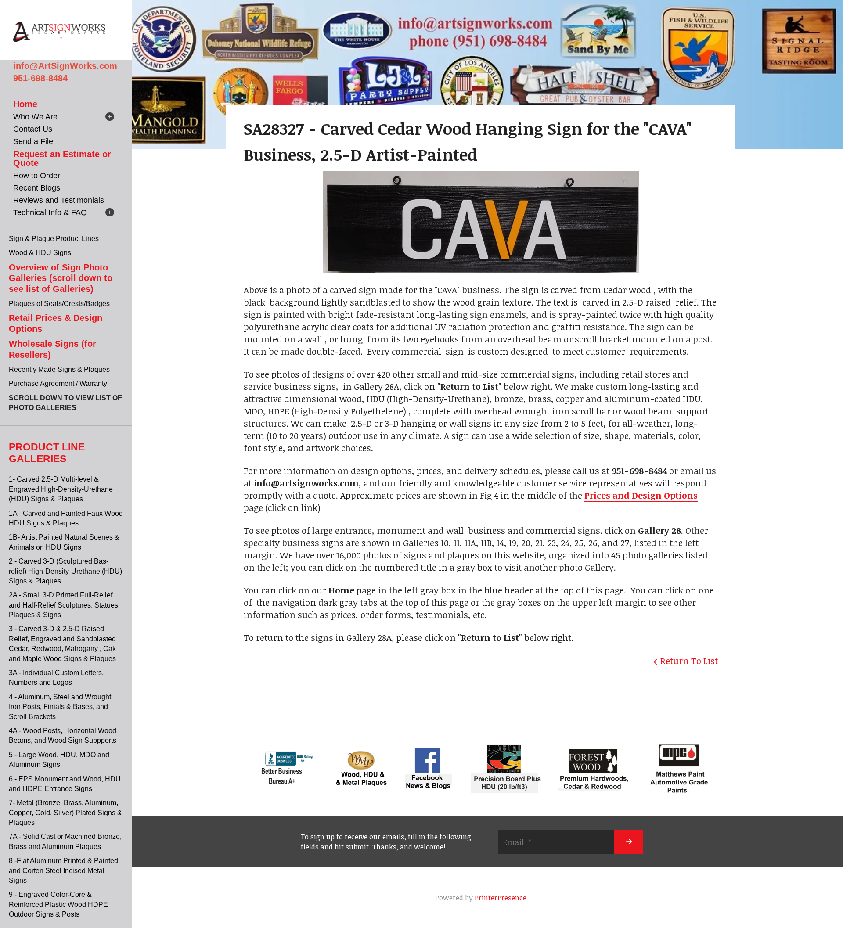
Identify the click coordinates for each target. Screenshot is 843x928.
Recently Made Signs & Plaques (59, 369)
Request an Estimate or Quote (62, 158)
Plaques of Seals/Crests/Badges (59, 303)
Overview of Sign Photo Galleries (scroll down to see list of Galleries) (60, 278)
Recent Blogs (36, 187)
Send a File (33, 141)
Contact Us (32, 129)
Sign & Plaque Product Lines (54, 238)
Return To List (689, 661)
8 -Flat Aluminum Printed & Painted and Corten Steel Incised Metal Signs (63, 870)
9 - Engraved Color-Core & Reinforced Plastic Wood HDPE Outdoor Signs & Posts (58, 904)
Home (25, 104)
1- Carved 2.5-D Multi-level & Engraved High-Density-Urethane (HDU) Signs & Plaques (61, 489)
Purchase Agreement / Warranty (58, 383)
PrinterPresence (500, 898)
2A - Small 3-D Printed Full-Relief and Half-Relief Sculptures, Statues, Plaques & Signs (64, 605)
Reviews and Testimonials (58, 200)
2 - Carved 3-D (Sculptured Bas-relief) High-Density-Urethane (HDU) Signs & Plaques (65, 571)
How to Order (36, 175)
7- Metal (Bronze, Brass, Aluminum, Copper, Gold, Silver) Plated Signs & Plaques (65, 812)
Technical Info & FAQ (50, 212)
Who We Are (35, 116)
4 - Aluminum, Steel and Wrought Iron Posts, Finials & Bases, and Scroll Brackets (60, 706)
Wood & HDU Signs (40, 252)
